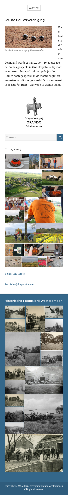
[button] (17, 162)
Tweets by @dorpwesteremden (20, 284)
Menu (35, 7)
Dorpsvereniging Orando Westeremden (43, 486)
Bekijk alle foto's (15, 273)
